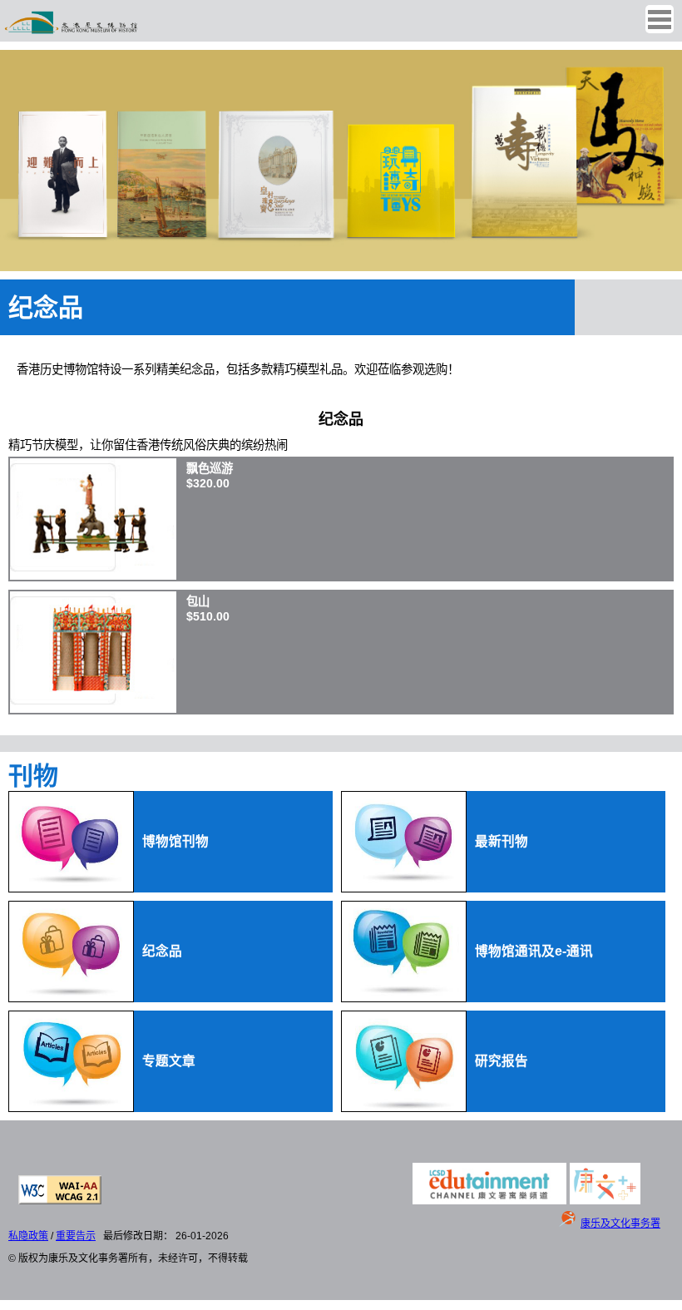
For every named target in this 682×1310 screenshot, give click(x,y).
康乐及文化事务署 (620, 1223)
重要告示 (76, 1236)
